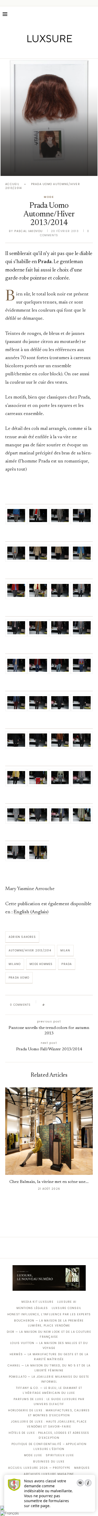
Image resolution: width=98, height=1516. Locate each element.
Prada (66, 964)
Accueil (12, 184)
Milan (65, 950)
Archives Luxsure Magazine (49, 1474)
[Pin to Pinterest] (63, 1005)
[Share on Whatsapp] (73, 1005)
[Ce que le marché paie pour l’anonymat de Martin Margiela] (49, 118)
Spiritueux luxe (60, 1455)
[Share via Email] (88, 1005)
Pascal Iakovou (28, 231)
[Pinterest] (52, 51)
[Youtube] (60, 51)
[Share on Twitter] (58, 1005)
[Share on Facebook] (53, 1005)
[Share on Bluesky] (83, 1005)
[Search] (92, 14)
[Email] (67, 51)
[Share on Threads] (78, 1005)
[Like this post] (47, 1005)
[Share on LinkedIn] (68, 1005)
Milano (15, 964)
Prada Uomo (19, 978)
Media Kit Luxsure (37, 1302)
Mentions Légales (32, 1308)
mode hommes (41, 964)
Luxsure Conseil (67, 1308)
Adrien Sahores (22, 937)
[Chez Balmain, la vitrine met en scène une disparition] (49, 1131)
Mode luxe (33, 1455)
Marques (82, 1468)
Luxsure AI (67, 1302)
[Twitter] (38, 51)
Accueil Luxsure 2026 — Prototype (39, 1468)
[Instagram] (45, 51)
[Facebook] (30, 51)
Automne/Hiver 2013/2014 (30, 950)
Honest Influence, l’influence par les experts (49, 1314)
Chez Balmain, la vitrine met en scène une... (49, 1182)
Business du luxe (49, 1462)
